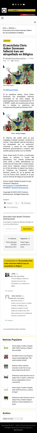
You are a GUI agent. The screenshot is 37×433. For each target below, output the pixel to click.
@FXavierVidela (12, 90)
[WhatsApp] (21, 4)
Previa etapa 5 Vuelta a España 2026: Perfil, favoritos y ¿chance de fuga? (22, 390)
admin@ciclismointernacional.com (15, 58)
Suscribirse (27, 229)
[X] (18, 4)
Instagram (9, 185)
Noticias (7, 41)
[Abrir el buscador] (35, 22)
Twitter (17, 185)
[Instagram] (15, 4)
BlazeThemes (18, 430)
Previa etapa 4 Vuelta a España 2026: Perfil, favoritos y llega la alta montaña (22, 348)
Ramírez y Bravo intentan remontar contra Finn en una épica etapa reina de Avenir (21, 368)
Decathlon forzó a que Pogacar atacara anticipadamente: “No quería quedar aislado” (22, 358)
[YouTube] (23, 4)
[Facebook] (13, 4)
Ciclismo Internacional (19, 188)
